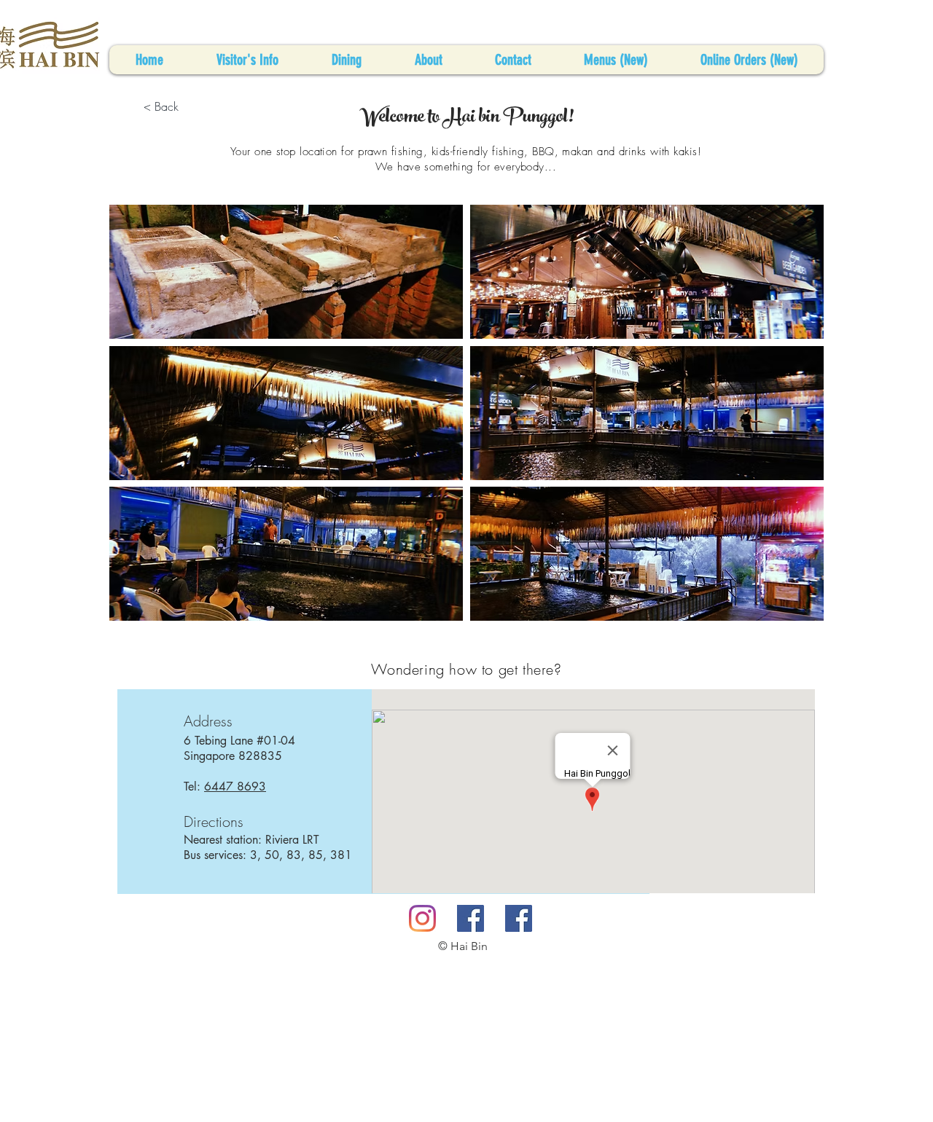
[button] (286, 272)
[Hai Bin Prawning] (470, 918)
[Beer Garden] (518, 918)
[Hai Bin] (422, 918)
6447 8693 (235, 786)
